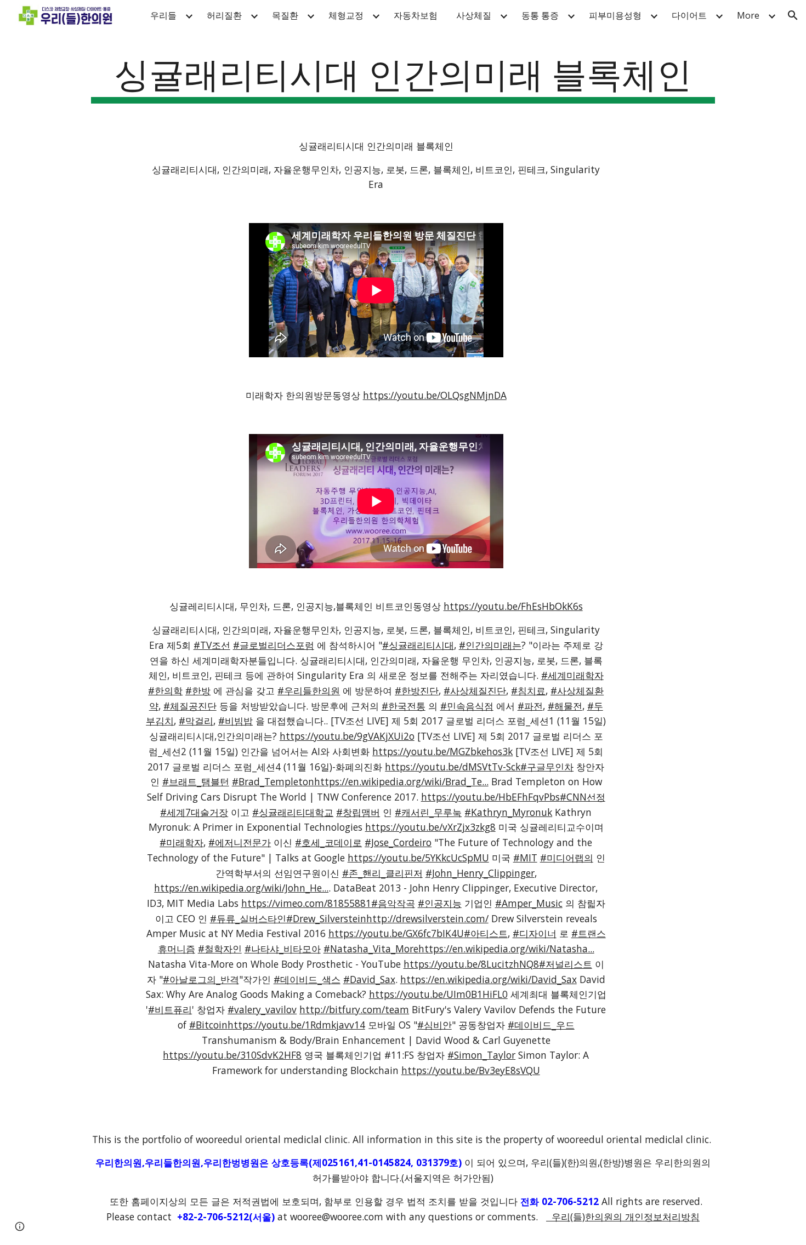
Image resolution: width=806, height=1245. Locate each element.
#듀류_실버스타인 (248, 918)
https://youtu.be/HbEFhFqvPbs (490, 796)
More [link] (748, 15)
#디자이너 (535, 933)
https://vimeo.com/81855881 (306, 903)
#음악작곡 (393, 903)
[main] (403, 77)
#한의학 (165, 690)
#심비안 (434, 1024)
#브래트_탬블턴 (195, 781)
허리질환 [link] (224, 15)
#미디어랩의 (566, 857)
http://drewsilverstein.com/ (427, 918)
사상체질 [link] (473, 15)
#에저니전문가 (239, 842)
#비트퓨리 (170, 1009)
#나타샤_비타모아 (283, 948)
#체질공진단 (190, 705)
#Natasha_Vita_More (370, 948)
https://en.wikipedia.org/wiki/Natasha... (506, 948)
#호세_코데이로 (328, 842)
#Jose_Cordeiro (398, 842)
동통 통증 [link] (540, 15)
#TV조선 (212, 645)
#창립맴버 (358, 812)
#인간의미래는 (490, 645)
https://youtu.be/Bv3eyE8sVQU (470, 1070)
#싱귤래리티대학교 (292, 812)
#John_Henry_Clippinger (480, 873)
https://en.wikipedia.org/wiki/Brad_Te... (401, 781)
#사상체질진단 (475, 690)
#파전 (530, 705)
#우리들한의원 (308, 690)
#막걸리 (196, 720)
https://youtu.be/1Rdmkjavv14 (296, 1024)
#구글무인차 (547, 766)
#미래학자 (181, 842)
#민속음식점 (466, 705)
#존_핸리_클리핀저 (382, 873)
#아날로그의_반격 (201, 979)
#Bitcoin (208, 1024)
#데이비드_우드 (541, 1024)
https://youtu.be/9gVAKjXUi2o (347, 736)
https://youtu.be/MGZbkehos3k (442, 751)
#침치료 (528, 690)
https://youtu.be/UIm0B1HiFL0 (438, 994)
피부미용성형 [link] (615, 15)
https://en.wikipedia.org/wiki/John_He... (241, 887)
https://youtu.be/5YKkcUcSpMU (418, 857)
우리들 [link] (163, 15)
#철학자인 (220, 948)
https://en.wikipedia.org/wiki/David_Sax (488, 979)
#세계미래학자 (572, 675)
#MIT (525, 857)
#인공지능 (440, 903)
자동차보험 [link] (416, 15)
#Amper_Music (529, 903)
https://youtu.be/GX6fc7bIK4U (396, 933)
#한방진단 (417, 690)
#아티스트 (486, 933)
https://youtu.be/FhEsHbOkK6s (513, 606)
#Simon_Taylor (481, 1054)
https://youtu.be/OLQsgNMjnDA (435, 395)
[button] (793, 15)
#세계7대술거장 (194, 812)
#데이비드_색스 (307, 979)
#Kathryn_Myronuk (508, 812)
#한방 (198, 690)
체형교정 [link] (346, 15)
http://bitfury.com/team (354, 1009)
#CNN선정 (582, 796)
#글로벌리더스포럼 (273, 645)
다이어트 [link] (689, 15)
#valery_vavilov (262, 1009)
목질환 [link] (285, 15)
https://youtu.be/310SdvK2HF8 (232, 1054)
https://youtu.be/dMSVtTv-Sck (452, 766)
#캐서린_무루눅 (428, 812)
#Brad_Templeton (273, 781)
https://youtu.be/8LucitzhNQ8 (471, 963)
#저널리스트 (565, 963)
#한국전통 (403, 705)
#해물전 (565, 705)
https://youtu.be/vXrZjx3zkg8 (430, 826)
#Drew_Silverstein (326, 918)
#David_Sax (369, 979)
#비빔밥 (235, 720)
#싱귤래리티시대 (418, 645)
